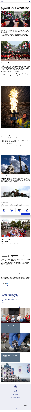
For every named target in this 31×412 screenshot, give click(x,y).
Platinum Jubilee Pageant (5, 256)
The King (15, 390)
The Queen (15, 391)
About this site (1, 403)
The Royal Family (15, 394)
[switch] (12, 210)
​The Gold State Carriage (14, 255)
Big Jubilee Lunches (15, 243)
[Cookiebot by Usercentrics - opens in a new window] (27, 197)
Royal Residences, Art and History (15, 397)
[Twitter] (7, 283)
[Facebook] (6, 283)
